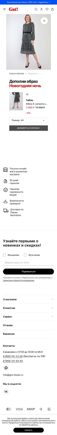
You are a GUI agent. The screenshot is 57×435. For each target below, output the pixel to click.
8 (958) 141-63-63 (13, 361)
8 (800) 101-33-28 (12, 356)
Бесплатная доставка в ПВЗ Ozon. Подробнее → (28, 2)
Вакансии (9, 333)
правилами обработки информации (18, 280)
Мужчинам (34, 255)
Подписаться (28, 271)
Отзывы (8, 325)
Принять (29, 430)
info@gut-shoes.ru (13, 374)
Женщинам (13, 255)
